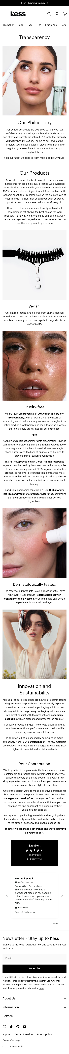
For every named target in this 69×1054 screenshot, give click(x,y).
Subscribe (34, 968)
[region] (34, 895)
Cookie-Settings (11, 1040)
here (41, 988)
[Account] (57, 13)
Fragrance (51, 25)
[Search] (49, 13)
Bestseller (8, 25)
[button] (7, 895)
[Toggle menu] (4, 13)
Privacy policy (44, 1034)
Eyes (30, 25)
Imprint (7, 1034)
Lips (39, 25)
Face (20, 25)
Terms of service (24, 1034)
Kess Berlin (18, 1047)
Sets (63, 25)
